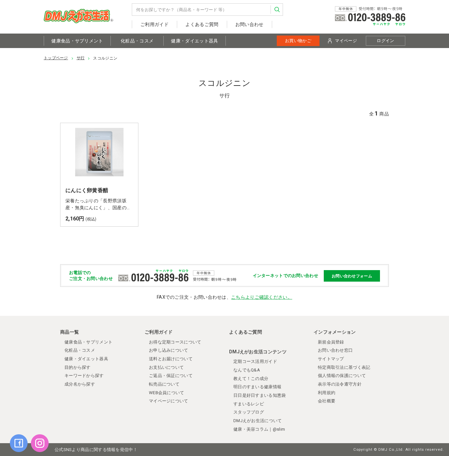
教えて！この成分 (250, 378)
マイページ (346, 40)
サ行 (81, 58)
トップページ (56, 58)
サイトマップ (331, 358)
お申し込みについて (168, 350)
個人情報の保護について (342, 375)
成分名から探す (79, 384)
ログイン (385, 40)
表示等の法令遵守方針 (340, 384)
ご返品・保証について (171, 375)
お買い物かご (298, 40)
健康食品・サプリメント (77, 40)
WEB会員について (166, 392)
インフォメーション (335, 332)
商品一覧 (69, 332)
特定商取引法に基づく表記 (344, 367)
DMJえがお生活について (257, 420)
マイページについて (168, 400)
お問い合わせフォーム (352, 275)
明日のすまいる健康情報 (257, 386)
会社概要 (326, 400)
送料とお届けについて (171, 358)
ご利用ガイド (154, 24)
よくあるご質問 (201, 24)
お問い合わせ (249, 24)
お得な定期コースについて (175, 342)
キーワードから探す (84, 375)
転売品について (164, 384)
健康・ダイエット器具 (194, 40)
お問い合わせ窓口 (335, 350)
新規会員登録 (331, 342)
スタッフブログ (248, 412)
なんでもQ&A (246, 369)
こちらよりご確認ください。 (261, 297)
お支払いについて (166, 367)
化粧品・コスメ (137, 40)
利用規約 (326, 392)
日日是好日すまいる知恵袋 (259, 395)
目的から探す (77, 367)
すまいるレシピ (248, 403)
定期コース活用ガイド (255, 361)
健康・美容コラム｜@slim (259, 429)
